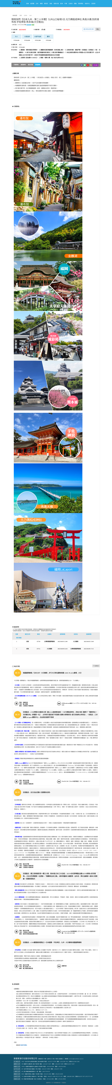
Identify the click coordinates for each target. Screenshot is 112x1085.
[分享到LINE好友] (85, 65)
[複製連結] (91, 65)
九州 (30, 15)
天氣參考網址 (23, 1045)
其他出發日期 (89, 29)
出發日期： (15, 29)
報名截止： (60, 29)
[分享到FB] (82, 65)
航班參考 (23, 64)
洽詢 (96, 65)
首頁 (21, 15)
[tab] (56, 673)
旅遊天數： (37, 29)
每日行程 (30, 64)
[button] (56, 676)
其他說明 (37, 64)
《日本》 (25, 15)
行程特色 (16, 64)
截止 (98, 29)
